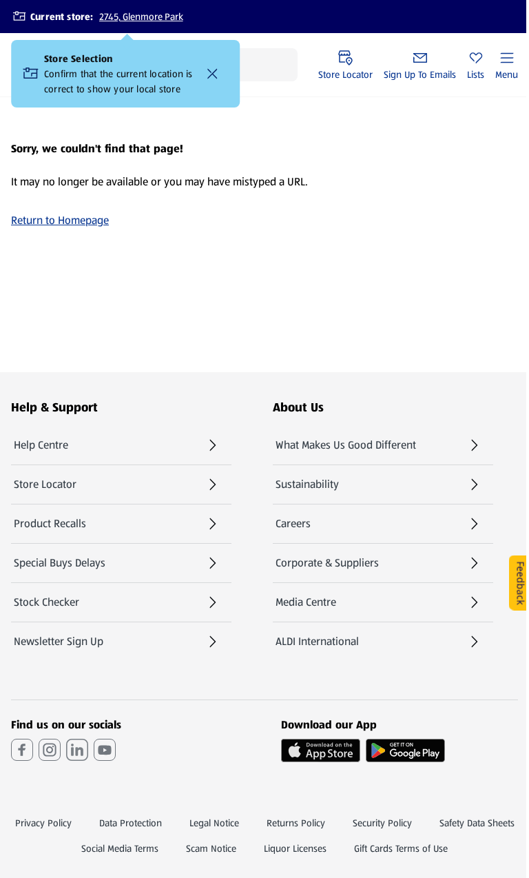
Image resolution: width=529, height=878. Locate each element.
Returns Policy (296, 823)
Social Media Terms (119, 848)
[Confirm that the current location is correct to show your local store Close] (212, 73)
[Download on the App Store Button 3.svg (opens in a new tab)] (320, 750)
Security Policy (382, 823)
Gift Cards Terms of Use (401, 848)
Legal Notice (214, 823)
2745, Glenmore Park (141, 16)
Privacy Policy (43, 823)
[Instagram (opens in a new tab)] (50, 750)
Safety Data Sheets (477, 823)
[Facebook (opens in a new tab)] (22, 750)
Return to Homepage (60, 220)
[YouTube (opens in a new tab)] (105, 750)
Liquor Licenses (295, 848)
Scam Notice (211, 848)
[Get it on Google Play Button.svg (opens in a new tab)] (405, 750)
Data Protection (130, 823)
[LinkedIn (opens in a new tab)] (77, 750)
